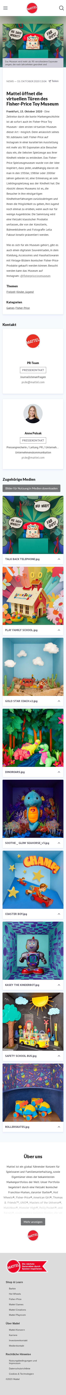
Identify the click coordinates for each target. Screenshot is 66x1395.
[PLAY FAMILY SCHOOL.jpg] (33, 596)
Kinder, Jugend (25, 292)
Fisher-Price (22, 308)
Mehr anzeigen (33, 1222)
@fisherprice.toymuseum (35, 276)
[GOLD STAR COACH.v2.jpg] (33, 667)
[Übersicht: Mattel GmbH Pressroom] (32, 8)
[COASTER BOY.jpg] (33, 880)
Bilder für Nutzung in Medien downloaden (31, 488)
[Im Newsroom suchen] (61, 8)
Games (10, 308)
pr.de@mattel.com (33, 382)
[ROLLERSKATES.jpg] (33, 1093)
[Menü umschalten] (5, 8)
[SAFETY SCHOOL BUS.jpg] (33, 1022)
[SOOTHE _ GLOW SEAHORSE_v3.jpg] (33, 809)
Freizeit (11, 292)
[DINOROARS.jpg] (33, 738)
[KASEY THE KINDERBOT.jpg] (33, 951)
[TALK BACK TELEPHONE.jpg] (33, 525)
